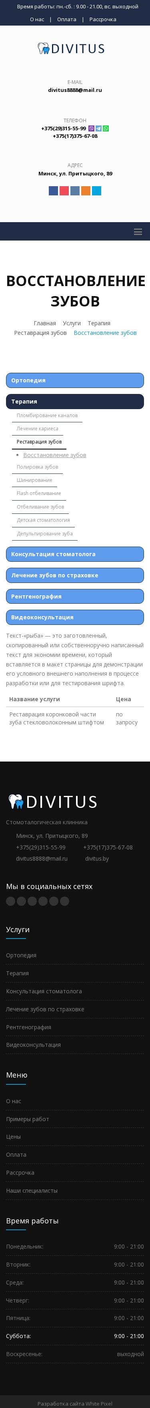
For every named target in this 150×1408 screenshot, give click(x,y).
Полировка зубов (37, 466)
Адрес (75, 165)
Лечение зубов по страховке (54, 575)
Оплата (66, 19)
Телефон (75, 120)
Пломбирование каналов (47, 415)
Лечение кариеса (37, 428)
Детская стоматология (43, 520)
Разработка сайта (61, 1403)
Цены (13, 1136)
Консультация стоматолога (53, 554)
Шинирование (34, 480)
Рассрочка (103, 19)
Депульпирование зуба (45, 533)
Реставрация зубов (40, 332)
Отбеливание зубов (40, 506)
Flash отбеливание (39, 493)
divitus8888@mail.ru (42, 858)
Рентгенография (36, 596)
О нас (37, 19)
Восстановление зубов (54, 455)
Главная (45, 323)
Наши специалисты (32, 1190)
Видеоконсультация (42, 617)
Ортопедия (28, 380)
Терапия (99, 323)
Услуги (72, 323)
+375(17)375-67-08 (108, 847)
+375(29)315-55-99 (41, 847)
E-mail (75, 82)
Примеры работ (27, 1119)
